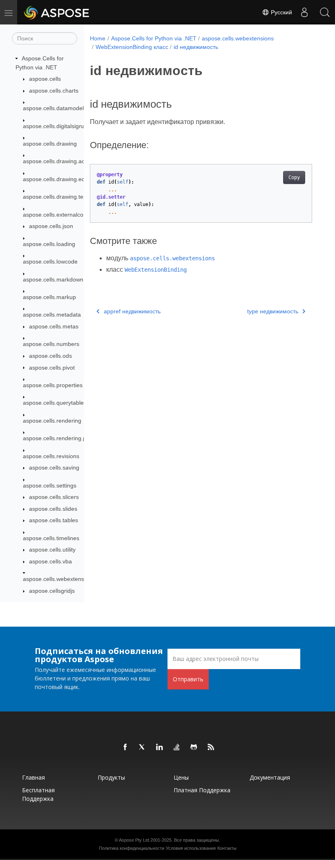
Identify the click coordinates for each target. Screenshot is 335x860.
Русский (280, 12)
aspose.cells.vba (50, 561)
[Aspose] (57, 12)
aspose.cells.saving (54, 467)
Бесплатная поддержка (38, 794)
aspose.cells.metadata (52, 314)
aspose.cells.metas (53, 326)
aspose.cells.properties (53, 385)
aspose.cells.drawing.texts (57, 196)
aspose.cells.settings (49, 485)
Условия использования (191, 848)
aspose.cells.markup (49, 297)
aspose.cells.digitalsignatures (60, 126)
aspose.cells (45, 78)
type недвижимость (272, 311)
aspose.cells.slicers (54, 497)
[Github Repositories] (194, 747)
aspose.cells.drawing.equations (63, 179)
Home (97, 38)
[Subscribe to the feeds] (211, 747)
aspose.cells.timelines (51, 538)
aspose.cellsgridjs (52, 590)
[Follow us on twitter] (142, 747)
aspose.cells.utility (52, 549)
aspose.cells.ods (50, 355)
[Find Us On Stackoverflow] (177, 747)
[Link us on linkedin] (159, 747)
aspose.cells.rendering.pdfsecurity (67, 438)
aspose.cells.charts (53, 90)
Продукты (111, 777)
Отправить (188, 679)
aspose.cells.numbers (51, 344)
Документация (270, 777)
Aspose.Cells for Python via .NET (154, 38)
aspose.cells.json (51, 226)
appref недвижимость (132, 311)
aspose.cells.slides (53, 508)
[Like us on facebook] (125, 747)
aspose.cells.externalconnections (65, 214)
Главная (33, 777)
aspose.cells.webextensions (59, 579)
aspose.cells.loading (49, 244)
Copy (294, 177)
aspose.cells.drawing (50, 143)
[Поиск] (325, 12)
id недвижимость (196, 47)
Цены (181, 777)
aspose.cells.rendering (52, 420)
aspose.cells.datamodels (55, 108)
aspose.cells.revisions (51, 456)
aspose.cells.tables (53, 520)
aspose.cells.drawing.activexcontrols (70, 161)
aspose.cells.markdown (53, 279)
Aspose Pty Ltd (134, 840)
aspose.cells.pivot (52, 367)
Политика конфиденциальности (131, 848)
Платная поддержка (202, 790)
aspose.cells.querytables (55, 402)
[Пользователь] (304, 12)
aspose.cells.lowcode (50, 261)
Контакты (227, 848)
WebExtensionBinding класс (132, 47)
